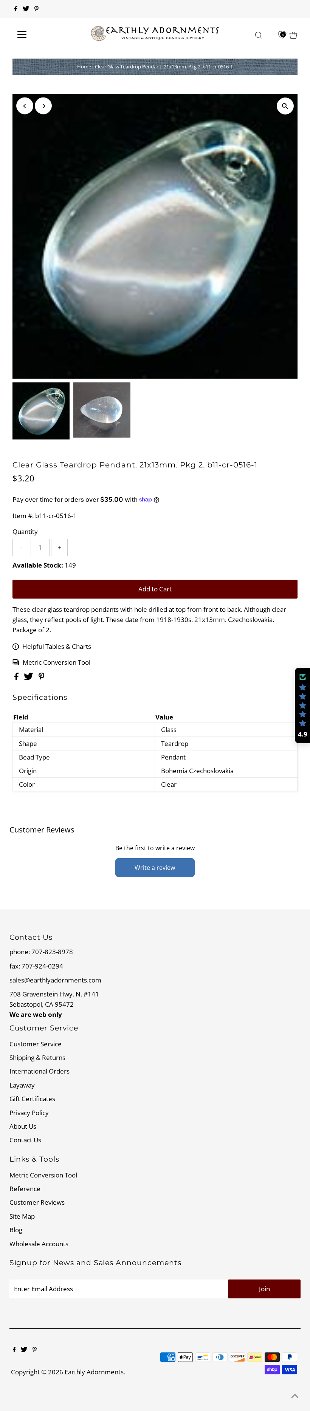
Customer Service (35, 1044)
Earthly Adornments (94, 1372)
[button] (302, 705)
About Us (22, 1126)
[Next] (43, 105)
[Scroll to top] (294, 1395)
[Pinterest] (36, 9)
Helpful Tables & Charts (56, 646)
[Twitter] (26, 9)
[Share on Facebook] (17, 677)
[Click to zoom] (285, 105)
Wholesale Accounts (38, 1243)
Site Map (22, 1216)
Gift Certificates (32, 1098)
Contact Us (25, 1140)
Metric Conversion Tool (56, 662)
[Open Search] (258, 35)
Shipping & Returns (37, 1057)
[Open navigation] (46, 34)
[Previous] (24, 105)
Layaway (22, 1085)
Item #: (23, 515)
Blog (15, 1229)
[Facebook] (15, 9)
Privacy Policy (29, 1112)
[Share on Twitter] (29, 677)
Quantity (25, 531)
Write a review (155, 867)
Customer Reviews (37, 1202)
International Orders (39, 1071)
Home (84, 66)
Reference (24, 1188)
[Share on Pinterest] (42, 677)
